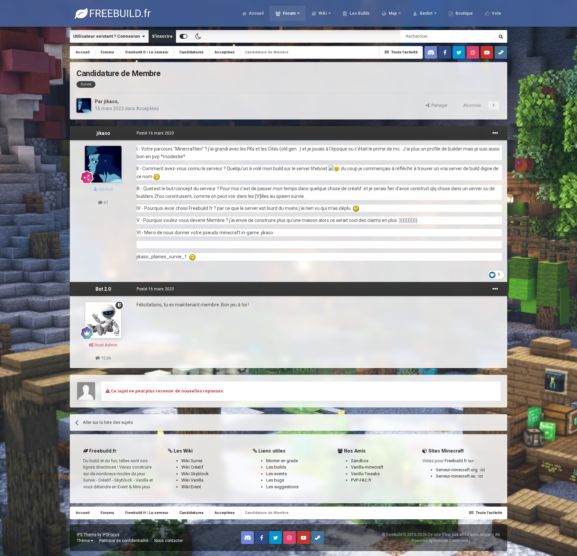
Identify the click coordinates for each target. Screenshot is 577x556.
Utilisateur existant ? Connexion (107, 36)
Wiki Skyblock (195, 473)
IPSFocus (111, 534)
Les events (276, 473)
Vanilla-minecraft (367, 467)
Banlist (425, 13)
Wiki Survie (191, 460)
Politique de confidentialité (123, 540)
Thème (84, 540)
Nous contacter (168, 540)
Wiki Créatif (192, 467)
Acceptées (147, 108)
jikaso (111, 101)
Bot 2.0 (103, 289)
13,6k (105, 357)
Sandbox (359, 460)
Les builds (276, 467)
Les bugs (275, 480)
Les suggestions (282, 486)
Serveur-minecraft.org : (458, 469)
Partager (438, 105)
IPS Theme (87, 534)
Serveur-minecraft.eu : (457, 476)
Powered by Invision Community (441, 540)
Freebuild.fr (456, 460)
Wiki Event (191, 486)
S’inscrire (162, 36)
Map (392, 13)
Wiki (322, 13)
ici (482, 469)
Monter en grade (282, 460)
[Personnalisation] (183, 36)
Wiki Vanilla (192, 480)
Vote (496, 13)
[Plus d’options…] (495, 133)
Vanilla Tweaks (365, 473)
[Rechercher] (501, 36)
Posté (155, 133)
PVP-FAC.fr (361, 480)
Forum (289, 13)
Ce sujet (478, 36)
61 (105, 202)
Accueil (255, 13)
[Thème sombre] (198, 36)
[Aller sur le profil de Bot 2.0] (103, 320)
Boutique (463, 13)
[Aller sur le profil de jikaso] (83, 105)
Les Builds (359, 13)
